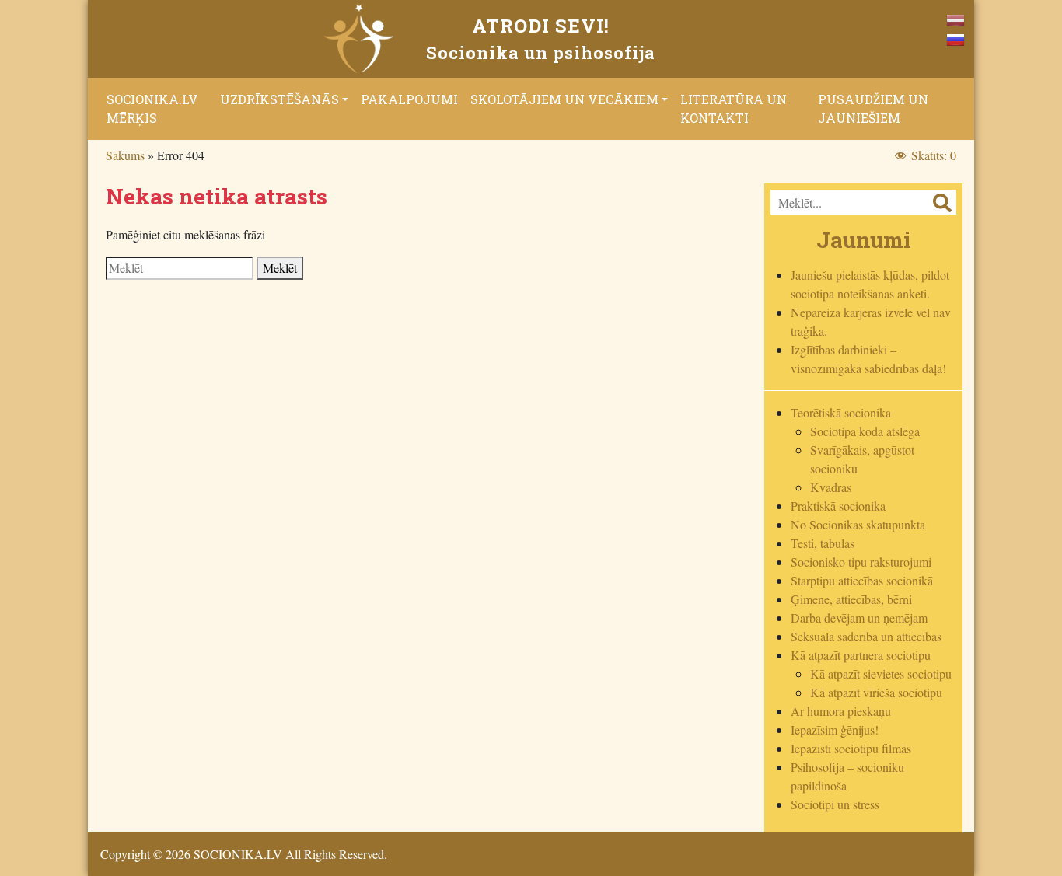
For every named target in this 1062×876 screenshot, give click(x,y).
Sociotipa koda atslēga (865, 431)
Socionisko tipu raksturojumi (861, 561)
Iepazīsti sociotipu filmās (851, 748)
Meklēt (280, 268)
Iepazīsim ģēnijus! (835, 729)
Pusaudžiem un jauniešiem (873, 108)
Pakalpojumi (409, 99)
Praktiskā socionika (838, 505)
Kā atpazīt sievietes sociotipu (881, 673)
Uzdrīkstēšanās (279, 99)
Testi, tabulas (822, 543)
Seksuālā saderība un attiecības (866, 636)
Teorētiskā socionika (841, 412)
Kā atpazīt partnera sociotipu (861, 655)
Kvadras (830, 487)
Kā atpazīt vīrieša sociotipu (876, 692)
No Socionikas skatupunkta (858, 524)
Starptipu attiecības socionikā (862, 580)
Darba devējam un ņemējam (859, 617)
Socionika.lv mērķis (152, 108)
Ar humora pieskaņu (841, 711)
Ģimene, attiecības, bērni (851, 599)
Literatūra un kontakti (733, 108)
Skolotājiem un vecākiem (564, 99)
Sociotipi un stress (835, 804)
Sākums (125, 155)
